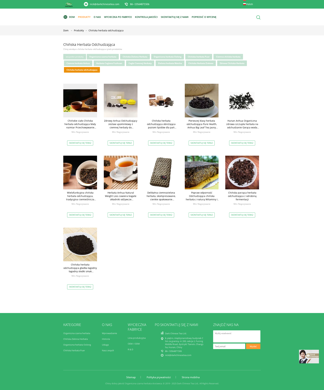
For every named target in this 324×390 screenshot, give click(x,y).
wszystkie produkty (75, 56)
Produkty (84, 17)
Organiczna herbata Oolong (167, 56)
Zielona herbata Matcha (170, 63)
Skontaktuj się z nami (174, 17)
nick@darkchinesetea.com (104, 4)
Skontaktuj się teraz (80, 143)
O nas (97, 17)
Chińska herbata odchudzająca (106, 30)
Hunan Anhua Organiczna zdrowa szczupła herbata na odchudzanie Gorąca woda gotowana (242, 125)
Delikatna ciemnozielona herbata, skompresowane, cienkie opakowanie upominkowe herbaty (161, 197)
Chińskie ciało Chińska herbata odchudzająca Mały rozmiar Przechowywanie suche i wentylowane (80, 125)
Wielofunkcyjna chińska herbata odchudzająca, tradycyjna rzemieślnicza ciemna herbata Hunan (80, 197)
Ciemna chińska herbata (228, 56)
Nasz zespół (108, 350)
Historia (106, 338)
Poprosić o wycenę (204, 17)
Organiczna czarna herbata (102, 56)
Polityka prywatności (159, 377)
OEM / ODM (134, 343)
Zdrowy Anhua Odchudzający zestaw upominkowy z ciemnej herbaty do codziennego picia (120, 125)
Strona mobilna (191, 377)
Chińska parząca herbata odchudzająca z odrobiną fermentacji (242, 196)
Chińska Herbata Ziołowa (200, 63)
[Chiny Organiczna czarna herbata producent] (68, 6)
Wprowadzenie (109, 333)
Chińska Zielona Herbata (135, 56)
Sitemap (131, 377)
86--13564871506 (139, 4)
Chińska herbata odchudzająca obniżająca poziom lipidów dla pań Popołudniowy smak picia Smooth (161, 127)
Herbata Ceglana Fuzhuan (109, 63)
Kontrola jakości (146, 17)
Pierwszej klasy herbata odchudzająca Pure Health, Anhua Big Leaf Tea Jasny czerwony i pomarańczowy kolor (202, 127)
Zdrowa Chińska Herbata (232, 63)
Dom (72, 17)
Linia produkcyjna (137, 337)
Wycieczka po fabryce (118, 17)
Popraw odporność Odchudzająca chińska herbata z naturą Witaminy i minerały (202, 197)
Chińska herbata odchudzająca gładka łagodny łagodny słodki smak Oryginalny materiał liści (80, 269)
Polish (249, 4)
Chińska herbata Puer (199, 56)
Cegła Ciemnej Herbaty (140, 63)
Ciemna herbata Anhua (78, 63)
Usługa (105, 344)
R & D (130, 349)
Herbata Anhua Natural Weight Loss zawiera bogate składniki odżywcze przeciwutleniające (120, 197)
